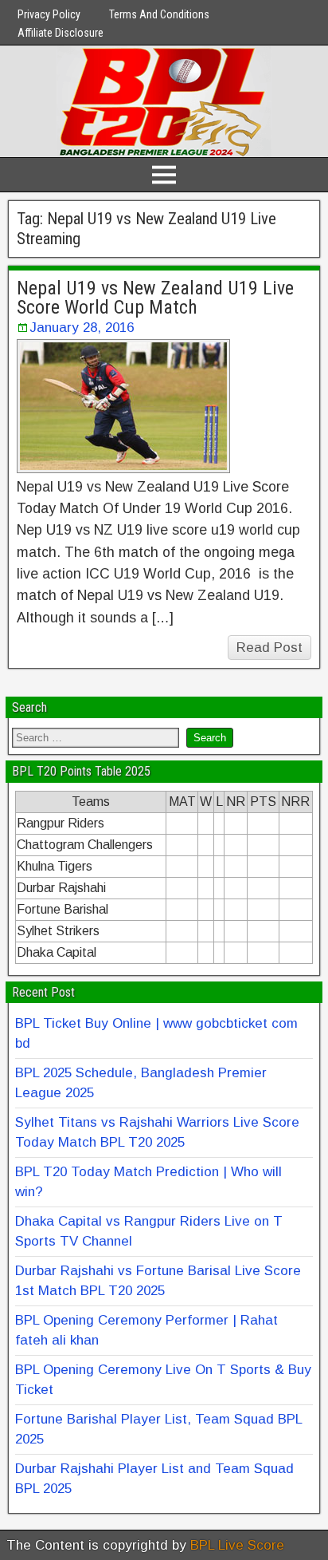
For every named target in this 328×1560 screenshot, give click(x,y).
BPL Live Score (237, 1545)
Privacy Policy (49, 14)
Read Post (269, 647)
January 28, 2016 (81, 327)
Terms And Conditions (159, 14)
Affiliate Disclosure (60, 32)
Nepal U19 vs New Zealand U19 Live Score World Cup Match (155, 297)
